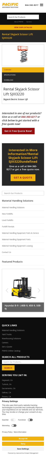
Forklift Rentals (8, 226)
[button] (41, 4)
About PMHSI (18, 22)
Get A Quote (23, 177)
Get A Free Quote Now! (18, 131)
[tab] (23, 69)
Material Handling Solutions (13, 207)
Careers (29, 22)
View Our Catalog (23, 27)
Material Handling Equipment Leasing (17, 246)
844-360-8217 (31, 5)
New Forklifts (7, 214)
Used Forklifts (7, 220)
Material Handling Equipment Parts (16, 239)
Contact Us (6, 252)
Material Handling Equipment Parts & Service (20, 233)
